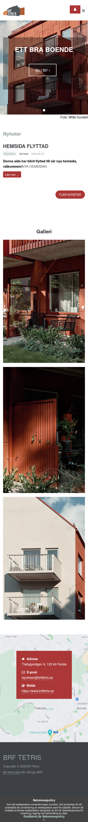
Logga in (75, 9)
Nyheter (23, 154)
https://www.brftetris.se (38, 690)
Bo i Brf (41, 70)
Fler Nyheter (70, 195)
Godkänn (30, 816)
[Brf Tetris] (16, 10)
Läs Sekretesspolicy (50, 816)
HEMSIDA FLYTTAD (25, 145)
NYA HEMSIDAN (34, 166)
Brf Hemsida (11, 772)
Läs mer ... (12, 174)
